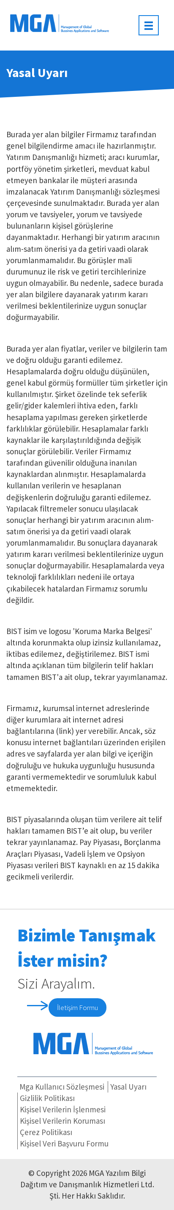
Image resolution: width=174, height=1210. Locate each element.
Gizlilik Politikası (47, 1098)
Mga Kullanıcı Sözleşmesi (61, 1087)
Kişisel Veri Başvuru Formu (64, 1143)
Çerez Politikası (46, 1132)
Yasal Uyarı (128, 1087)
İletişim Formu (77, 1007)
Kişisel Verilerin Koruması (62, 1121)
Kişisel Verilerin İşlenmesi (63, 1109)
